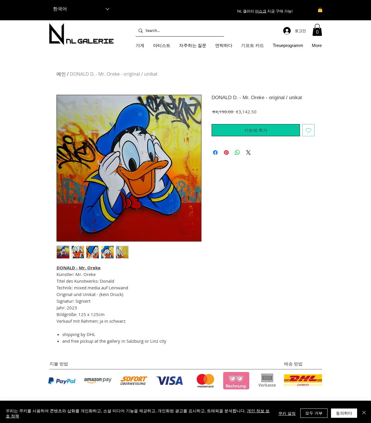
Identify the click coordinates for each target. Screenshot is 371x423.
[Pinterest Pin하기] (226, 152)
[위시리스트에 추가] (308, 130)
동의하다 (344, 413)
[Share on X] (248, 152)
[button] (317, 30)
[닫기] (364, 413)
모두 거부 (314, 413)
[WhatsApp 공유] (237, 152)
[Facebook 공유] (215, 152)
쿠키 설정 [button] (287, 413)
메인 (61, 74)
